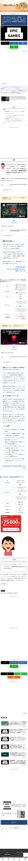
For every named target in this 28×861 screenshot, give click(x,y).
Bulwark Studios (14, 222)
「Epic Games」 (5, 86)
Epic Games (4, 593)
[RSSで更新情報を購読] (14, 677)
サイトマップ (21, 854)
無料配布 (15, 593)
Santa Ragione (14, 349)
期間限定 (10, 593)
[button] (25, 439)
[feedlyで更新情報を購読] (20, 673)
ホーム (7, 852)
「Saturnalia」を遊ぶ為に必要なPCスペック (15, 120)
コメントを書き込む (14, 827)
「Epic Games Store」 (16, 86)
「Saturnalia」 (14, 90)
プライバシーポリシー (20, 852)
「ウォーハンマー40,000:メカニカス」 (16, 88)
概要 (4, 109)
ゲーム (3, 590)
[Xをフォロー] (7, 673)
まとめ (4, 122)
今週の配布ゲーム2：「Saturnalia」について (14, 119)
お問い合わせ (7, 854)
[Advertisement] (14, 67)
